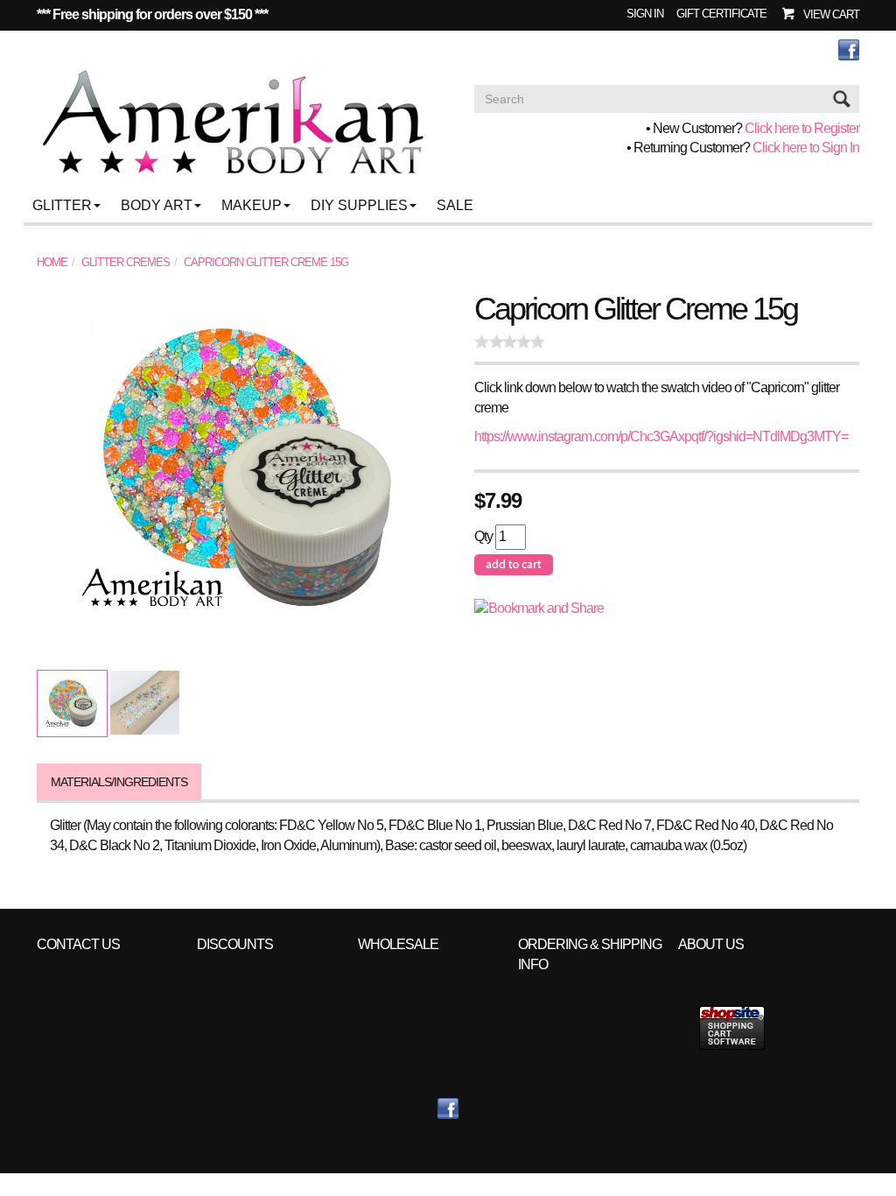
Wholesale (398, 944)
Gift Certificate (721, 13)
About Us (711, 944)
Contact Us (78, 944)
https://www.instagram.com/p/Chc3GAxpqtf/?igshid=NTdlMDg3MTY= (661, 436)
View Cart (831, 14)
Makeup (251, 205)
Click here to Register (802, 128)
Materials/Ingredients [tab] (119, 782)
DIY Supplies (359, 205)
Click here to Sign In (805, 147)
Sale (455, 205)
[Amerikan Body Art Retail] (233, 123)
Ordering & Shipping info (590, 954)
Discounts (235, 944)
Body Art (156, 205)
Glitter (62, 205)
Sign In (644, 13)
